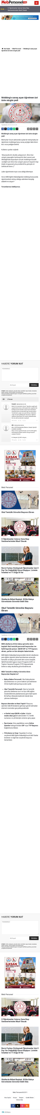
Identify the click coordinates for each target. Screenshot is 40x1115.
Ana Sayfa (7, 48)
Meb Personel (16, 48)
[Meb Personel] (14, 3)
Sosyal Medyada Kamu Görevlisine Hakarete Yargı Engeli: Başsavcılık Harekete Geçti (22, 9)
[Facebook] (2, 129)
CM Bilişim (8, 1112)
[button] (31, 129)
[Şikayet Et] (37, 420)
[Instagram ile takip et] (22, 1106)
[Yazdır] (28, 129)
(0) (20, 420)
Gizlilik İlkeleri (30, 1097)
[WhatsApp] (14, 129)
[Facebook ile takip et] (13, 1106)
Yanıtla (15, 420)
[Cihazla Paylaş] (17, 129)
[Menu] (36, 3)
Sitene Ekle (19, 1100)
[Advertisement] (20, 75)
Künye (15, 1097)
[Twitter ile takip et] (17, 1106)
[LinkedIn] (11, 129)
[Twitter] (5, 129)
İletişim (21, 1097)
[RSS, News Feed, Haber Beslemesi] (27, 1106)
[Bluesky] (8, 129)
